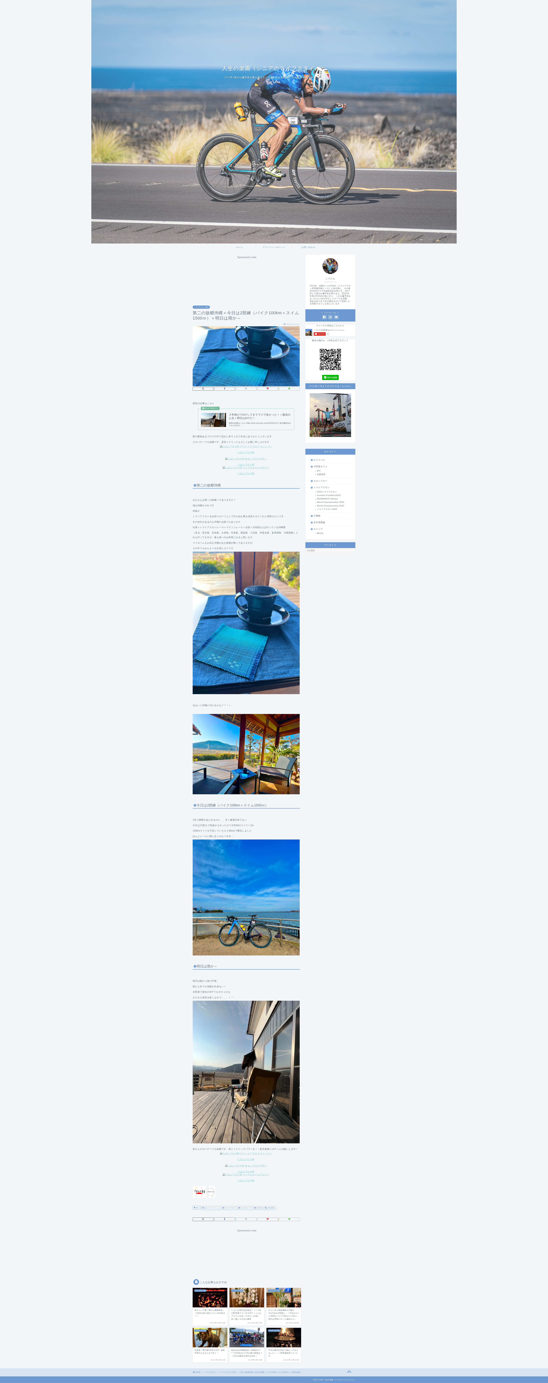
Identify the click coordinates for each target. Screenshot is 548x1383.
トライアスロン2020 (201, 307)
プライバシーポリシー (274, 247)
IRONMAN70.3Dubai (327, 499)
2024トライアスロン (327, 492)
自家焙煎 (321, 474)
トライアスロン (322, 487)
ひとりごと (319, 460)
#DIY (197, 1208)
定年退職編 (319, 522)
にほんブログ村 (246, 452)
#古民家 (259, 1208)
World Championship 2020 (330, 502)
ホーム (239, 247)
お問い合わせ (308, 247)
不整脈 (317, 516)
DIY (319, 471)
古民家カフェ (320, 466)
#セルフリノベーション (211, 1208)
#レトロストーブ (245, 1208)
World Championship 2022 (330, 506)
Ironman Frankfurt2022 (329, 495)
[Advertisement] (247, 279)
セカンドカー (320, 481)
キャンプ (318, 529)
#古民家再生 (270, 1208)
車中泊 (320, 533)
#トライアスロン (229, 1208)
